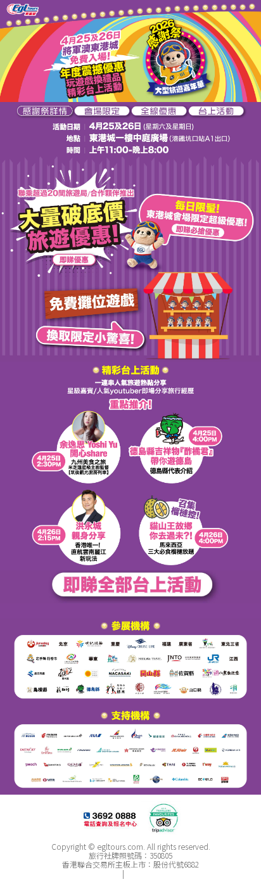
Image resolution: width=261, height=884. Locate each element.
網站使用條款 (149, 873)
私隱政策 (105, 873)
